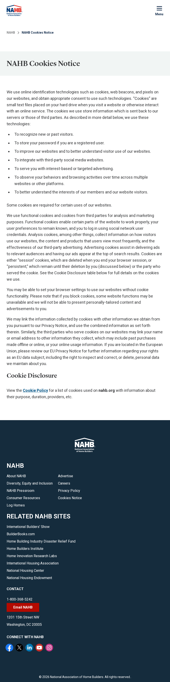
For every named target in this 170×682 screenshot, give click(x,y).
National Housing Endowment (29, 578)
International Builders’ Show (28, 527)
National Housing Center (25, 570)
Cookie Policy (35, 390)
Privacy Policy (69, 491)
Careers (64, 483)
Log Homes (16, 505)
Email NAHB (23, 607)
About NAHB (16, 476)
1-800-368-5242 (20, 599)
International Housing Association (33, 563)
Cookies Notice (70, 498)
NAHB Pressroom (20, 491)
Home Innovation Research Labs (32, 556)
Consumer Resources (23, 498)
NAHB (11, 32)
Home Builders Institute (25, 549)
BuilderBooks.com (21, 534)
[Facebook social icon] (10, 648)
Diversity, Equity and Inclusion (30, 483)
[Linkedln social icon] (29, 648)
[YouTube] (39, 648)
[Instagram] (49, 648)
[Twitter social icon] (19, 648)
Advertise (65, 476)
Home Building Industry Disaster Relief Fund (41, 541)
